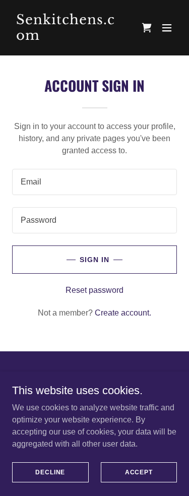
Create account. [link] (123, 312)
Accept (139, 471)
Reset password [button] (94, 290)
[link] (69, 37)
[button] (167, 28)
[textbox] (94, 182)
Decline (50, 471)
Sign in (94, 260)
